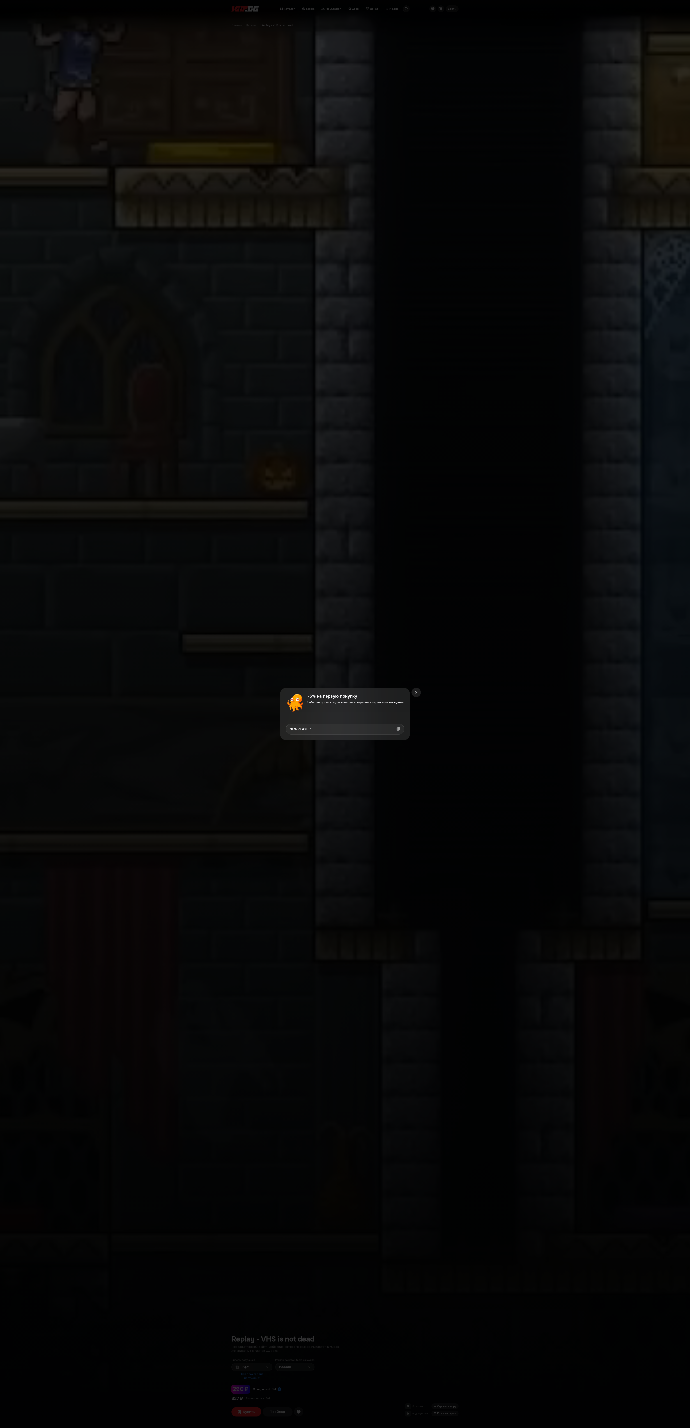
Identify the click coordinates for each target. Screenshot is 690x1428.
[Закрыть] (416, 692)
